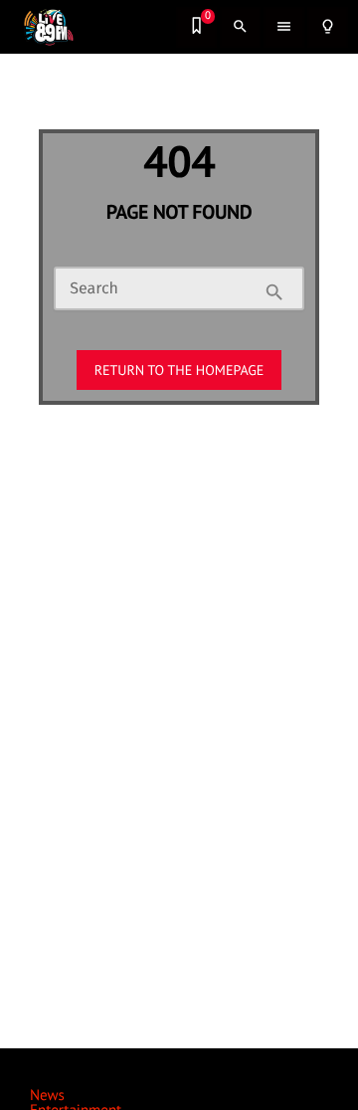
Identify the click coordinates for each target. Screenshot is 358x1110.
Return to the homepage (179, 370)
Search (94, 289)
